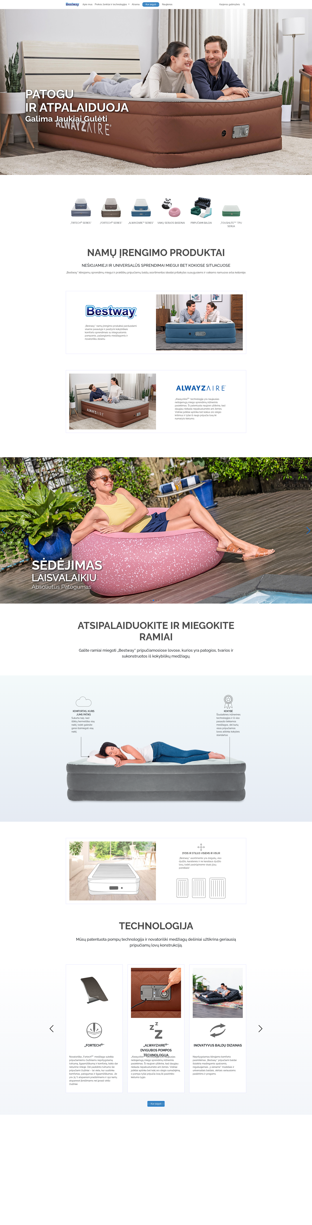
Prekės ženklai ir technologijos (111, 4)
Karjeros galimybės (229, 4)
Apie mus (87, 4)
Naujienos (167, 4)
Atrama (136, 4)
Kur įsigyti (151, 4)
